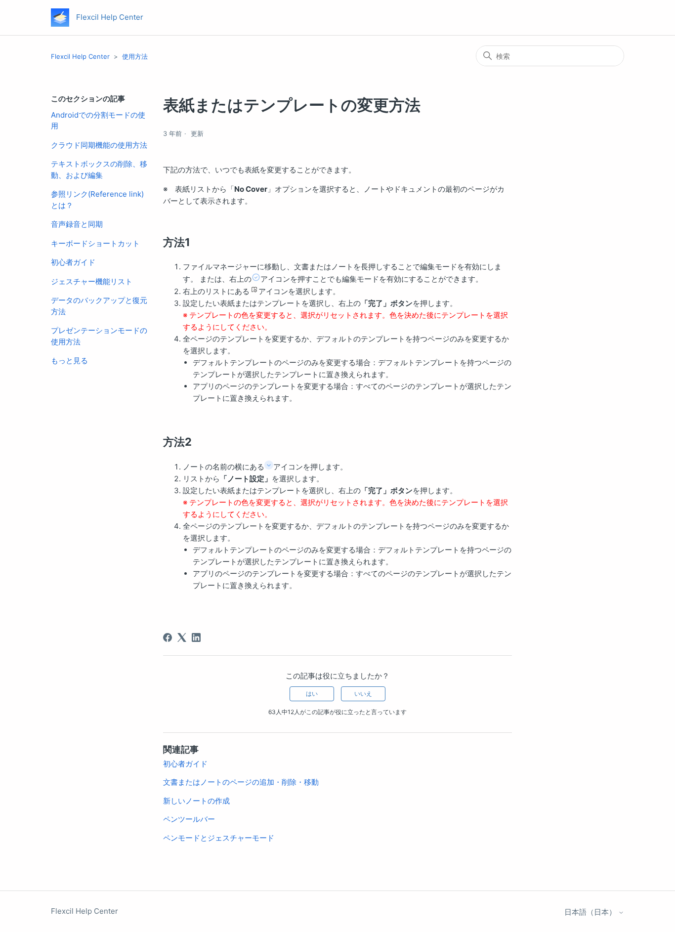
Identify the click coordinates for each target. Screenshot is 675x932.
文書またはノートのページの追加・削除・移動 (241, 782)
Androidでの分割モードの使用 (98, 120)
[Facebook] (167, 637)
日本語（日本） (591, 912)
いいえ (363, 693)
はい (312, 693)
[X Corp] (181, 637)
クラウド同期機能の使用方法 (99, 145)
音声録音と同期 (77, 224)
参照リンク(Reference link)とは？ (97, 199)
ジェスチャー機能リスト (91, 281)
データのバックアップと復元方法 (99, 306)
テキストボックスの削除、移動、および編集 (99, 169)
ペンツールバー (189, 819)
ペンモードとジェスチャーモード (218, 838)
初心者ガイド (73, 262)
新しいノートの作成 (196, 800)
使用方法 (135, 56)
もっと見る (69, 360)
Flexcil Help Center (80, 56)
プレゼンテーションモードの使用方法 (99, 336)
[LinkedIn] (196, 637)
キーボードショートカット (95, 243)
